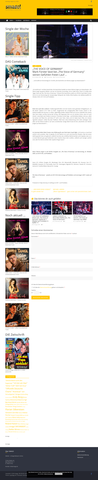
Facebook (18, 20)
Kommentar (35, 236)
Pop (34, 66)
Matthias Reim (14, 419)
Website (33, 275)
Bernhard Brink (10, 402)
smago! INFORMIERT (17, 426)
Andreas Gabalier (8, 397)
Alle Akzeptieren (58, 474)
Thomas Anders (23, 429)
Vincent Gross (12, 432)
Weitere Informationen (48, 474)
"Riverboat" (16, 391)
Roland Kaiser (11, 423)
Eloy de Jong (25, 404)
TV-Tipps (38, 66)
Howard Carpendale (16, 415)
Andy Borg (18, 397)
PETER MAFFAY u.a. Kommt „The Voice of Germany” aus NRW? (80, 217)
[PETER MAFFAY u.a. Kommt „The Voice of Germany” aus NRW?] (83, 202)
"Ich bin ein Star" (20, 383)
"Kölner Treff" (10, 386)
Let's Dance (8, 417)
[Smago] (7, 20)
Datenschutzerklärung (46, 287)
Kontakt (33, 20)
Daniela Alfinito (20, 402)
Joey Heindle (25, 415)
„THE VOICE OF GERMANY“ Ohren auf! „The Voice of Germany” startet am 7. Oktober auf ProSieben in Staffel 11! (40, 219)
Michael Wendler (8, 421)
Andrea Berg (24, 394)
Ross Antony (21, 424)
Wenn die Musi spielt (21, 431)
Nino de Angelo (22, 421)
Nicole (17, 421)
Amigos (17, 394)
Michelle (14, 421)
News (11, 20)
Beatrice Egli (22, 400)
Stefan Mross (14, 429)
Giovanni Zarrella (11, 412)
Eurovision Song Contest (13, 406)
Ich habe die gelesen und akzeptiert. (49, 287)
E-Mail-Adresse (35, 267)
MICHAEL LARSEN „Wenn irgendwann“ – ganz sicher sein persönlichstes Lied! (73, 190)
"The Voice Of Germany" (60, 77)
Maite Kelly (16, 417)
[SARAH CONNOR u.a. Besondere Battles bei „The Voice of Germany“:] (62, 202)
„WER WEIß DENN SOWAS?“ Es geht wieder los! (41, 190)
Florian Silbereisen (14, 409)
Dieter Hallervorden (18, 404)
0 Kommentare (49, 77)
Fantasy (23, 406)
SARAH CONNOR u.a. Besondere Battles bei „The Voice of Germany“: (61, 217)
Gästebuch (26, 20)
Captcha (33, 290)
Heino (20, 413)
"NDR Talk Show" (21, 386)
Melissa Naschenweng (23, 419)
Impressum (80, 457)
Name (33, 258)
